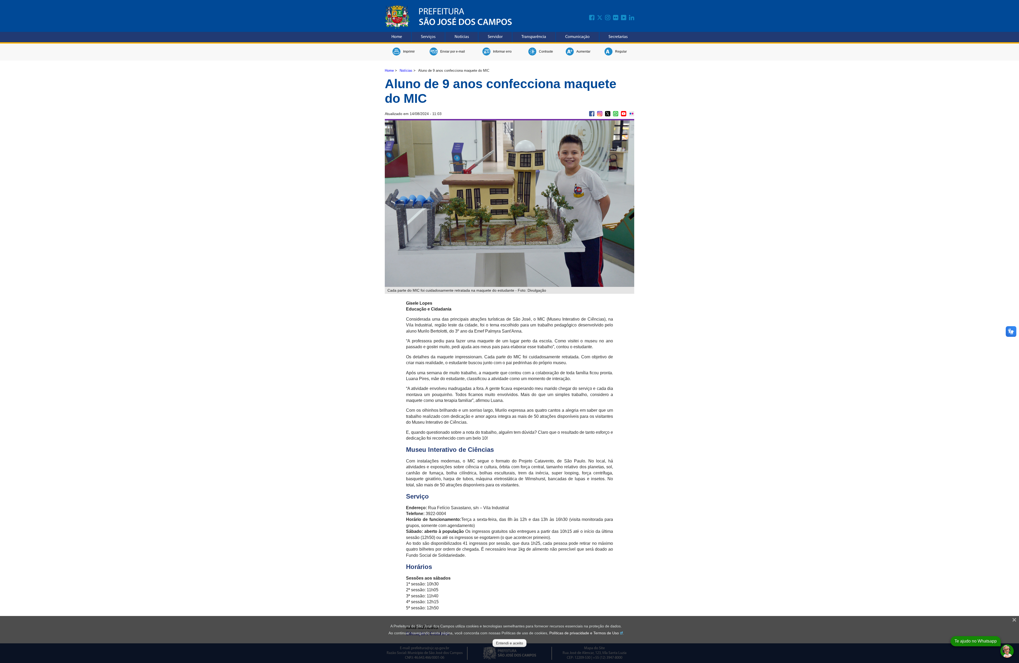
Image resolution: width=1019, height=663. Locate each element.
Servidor (495, 37)
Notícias (462, 37)
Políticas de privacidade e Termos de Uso (584, 633)
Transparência (533, 37)
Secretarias (618, 37)
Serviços (428, 37)
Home (396, 37)
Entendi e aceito (509, 643)
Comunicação (577, 37)
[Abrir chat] (1007, 651)
